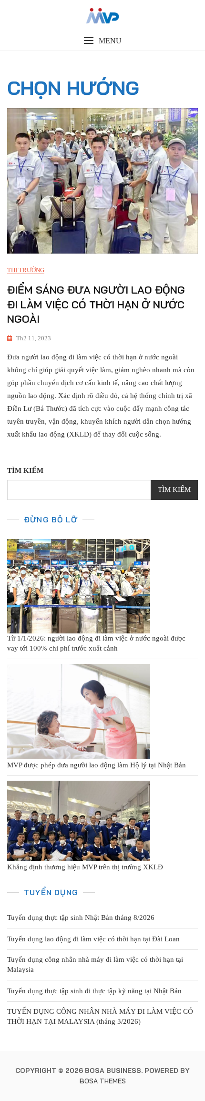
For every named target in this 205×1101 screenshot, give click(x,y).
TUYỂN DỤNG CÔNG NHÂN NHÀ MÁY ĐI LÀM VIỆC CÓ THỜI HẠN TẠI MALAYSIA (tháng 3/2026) (100, 1016)
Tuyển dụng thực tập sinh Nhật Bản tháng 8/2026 (80, 917)
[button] (102, 40)
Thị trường (25, 270)
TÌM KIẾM (25, 470)
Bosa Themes (103, 1081)
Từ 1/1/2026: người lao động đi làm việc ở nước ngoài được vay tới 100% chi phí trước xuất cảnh (96, 643)
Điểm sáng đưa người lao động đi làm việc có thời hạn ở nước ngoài (96, 304)
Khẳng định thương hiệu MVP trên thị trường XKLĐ (85, 867)
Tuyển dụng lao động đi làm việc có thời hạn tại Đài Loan (93, 939)
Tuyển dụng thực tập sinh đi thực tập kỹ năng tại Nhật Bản (94, 991)
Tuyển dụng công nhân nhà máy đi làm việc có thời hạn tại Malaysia (95, 964)
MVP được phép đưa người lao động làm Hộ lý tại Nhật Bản (96, 765)
